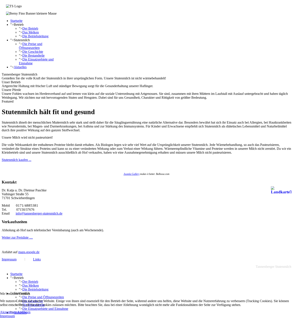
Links (37, 259)
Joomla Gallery (131, 174)
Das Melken (30, 32)
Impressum (9, 259)
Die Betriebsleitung (35, 36)
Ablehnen (23, 312)
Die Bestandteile (33, 55)
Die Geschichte (32, 51)
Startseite (16, 21)
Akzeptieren (8, 312)
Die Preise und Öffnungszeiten (30, 46)
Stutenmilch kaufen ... (16, 160)
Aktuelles (20, 67)
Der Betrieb (30, 28)
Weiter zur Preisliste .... (17, 237)
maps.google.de (28, 252)
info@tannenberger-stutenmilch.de (39, 213)
